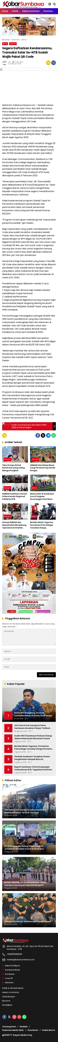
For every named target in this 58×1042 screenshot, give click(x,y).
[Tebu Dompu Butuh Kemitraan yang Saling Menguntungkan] (15, 454)
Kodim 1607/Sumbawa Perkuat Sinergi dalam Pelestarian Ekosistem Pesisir (33, 737)
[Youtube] (19, 1017)
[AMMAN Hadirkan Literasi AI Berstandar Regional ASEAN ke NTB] (15, 483)
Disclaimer (33, 1030)
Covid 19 (9, 978)
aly (9, 62)
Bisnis (5, 44)
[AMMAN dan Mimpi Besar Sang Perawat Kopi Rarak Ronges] (43, 454)
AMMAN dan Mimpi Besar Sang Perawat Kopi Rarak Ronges (42, 468)
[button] (49, 4)
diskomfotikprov (12, 965)
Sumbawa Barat (12, 969)
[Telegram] (48, 435)
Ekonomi (13, 44)
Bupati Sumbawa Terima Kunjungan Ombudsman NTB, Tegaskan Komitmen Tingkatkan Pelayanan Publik (33, 768)
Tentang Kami (9, 1026)
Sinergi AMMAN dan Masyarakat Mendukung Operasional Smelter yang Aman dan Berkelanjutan (14, 525)
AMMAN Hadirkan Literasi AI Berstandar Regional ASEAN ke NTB (14, 496)
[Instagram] (14, 1017)
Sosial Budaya (8, 996)
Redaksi (24, 1026)
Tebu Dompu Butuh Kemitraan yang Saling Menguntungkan (13, 468)
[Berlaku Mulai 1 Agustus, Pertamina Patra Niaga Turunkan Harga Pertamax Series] (43, 511)
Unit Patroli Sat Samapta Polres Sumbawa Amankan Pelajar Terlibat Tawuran (32, 726)
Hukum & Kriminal (10, 992)
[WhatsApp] (53, 435)
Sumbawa (9, 974)
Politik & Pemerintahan (12, 988)
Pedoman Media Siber (13, 1030)
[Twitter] (43, 435)
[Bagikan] (53, 62)
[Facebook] (37, 435)
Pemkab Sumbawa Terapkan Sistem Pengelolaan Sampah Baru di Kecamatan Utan (32, 758)
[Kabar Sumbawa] (23, 4)
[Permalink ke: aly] (5, 62)
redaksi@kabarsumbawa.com (21, 959)
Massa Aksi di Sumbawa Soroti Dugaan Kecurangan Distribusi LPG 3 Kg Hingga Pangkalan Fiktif (42, 497)
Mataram (9, 982)
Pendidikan (7, 1005)
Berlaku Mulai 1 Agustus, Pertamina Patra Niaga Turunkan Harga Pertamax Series (42, 525)
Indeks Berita (48, 1030)
